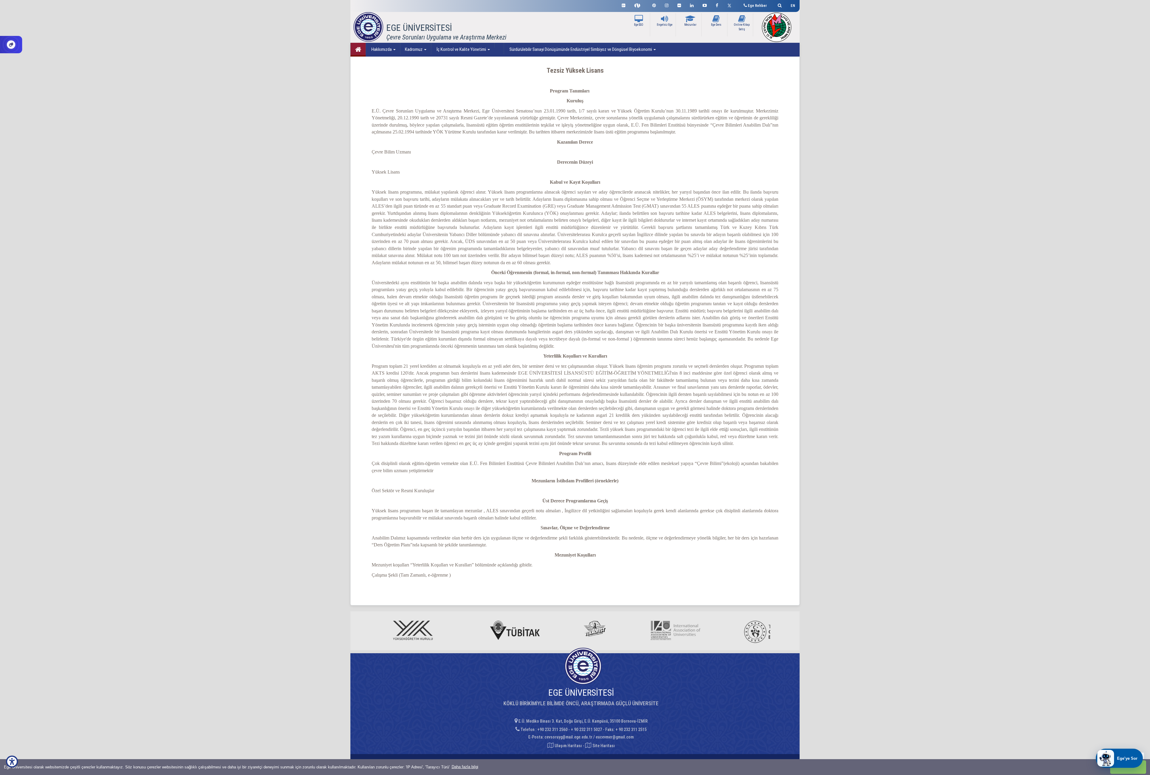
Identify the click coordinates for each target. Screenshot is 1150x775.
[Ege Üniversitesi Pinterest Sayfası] (654, 4)
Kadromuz (414, 49)
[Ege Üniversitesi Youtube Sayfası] (704, 4)
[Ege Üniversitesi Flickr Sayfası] (679, 4)
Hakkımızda (381, 49)
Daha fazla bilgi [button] (465, 767)
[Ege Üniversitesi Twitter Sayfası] (731, 5)
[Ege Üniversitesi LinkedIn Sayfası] (692, 4)
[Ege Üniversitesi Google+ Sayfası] (623, 4)
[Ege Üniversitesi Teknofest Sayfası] (639, 5)
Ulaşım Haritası (568, 745)
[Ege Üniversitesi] (778, 4)
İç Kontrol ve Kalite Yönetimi (461, 49)
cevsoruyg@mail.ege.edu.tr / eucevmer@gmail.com (589, 737)
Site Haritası (603, 745)
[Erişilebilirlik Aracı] (12, 762)
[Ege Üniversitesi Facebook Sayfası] (717, 4)
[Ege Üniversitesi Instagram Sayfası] (666, 4)
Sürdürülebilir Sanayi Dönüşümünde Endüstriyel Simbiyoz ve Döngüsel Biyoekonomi (581, 49)
